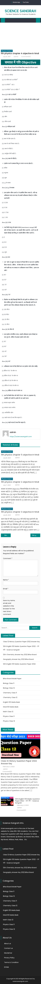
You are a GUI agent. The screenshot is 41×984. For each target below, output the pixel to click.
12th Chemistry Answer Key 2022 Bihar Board (20, 654)
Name (6, 580)
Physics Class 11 (7, 51)
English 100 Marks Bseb (11, 702)
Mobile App (16, 2)
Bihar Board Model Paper (12, 678)
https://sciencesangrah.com (21, 436)
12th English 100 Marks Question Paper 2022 (19, 664)
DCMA (6, 967)
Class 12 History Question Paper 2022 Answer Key (21, 641)
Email (5, 589)
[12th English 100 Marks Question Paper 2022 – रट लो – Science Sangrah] (7, 801)
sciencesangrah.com (20, 981)
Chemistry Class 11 (10, 693)
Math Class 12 (8, 711)
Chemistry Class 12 (10, 697)
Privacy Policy (9, 958)
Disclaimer (8, 953)
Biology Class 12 (9, 688)
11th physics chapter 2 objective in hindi (20, 482)
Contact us (8, 948)
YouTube (26, 2)
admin (16, 57)
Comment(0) (26, 57)
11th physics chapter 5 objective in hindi (20, 454)
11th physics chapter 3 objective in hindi (20, 512)
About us (7, 943)
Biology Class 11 (8, 683)
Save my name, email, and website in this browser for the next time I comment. (9, 607)
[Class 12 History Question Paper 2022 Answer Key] (20, 746)
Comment (7, 558)
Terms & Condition (11, 962)
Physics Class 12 (9, 721)
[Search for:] (15, 628)
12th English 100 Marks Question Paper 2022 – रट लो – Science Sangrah (21, 648)
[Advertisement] (20, 35)
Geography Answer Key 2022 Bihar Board (18, 659)
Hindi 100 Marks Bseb (10, 707)
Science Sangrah (20, 10)
